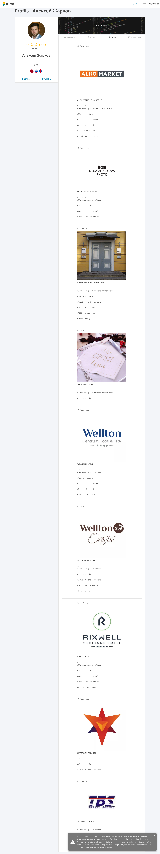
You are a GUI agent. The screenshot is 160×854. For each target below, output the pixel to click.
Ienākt (144, 4)
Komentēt (47, 79)
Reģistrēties (154, 4)
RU (133, 4)
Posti (112, 37)
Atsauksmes (134, 37)
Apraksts (69, 37)
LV (130, 4)
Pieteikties (25, 79)
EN (136, 4)
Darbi (91, 37)
